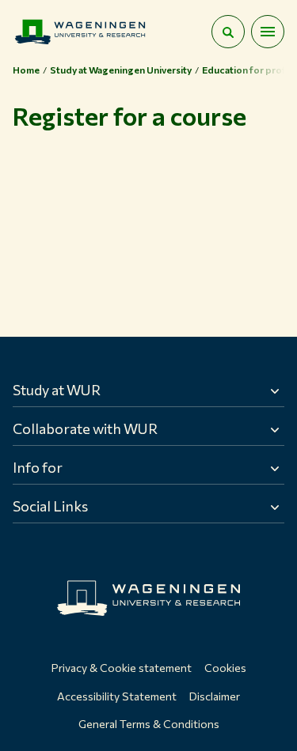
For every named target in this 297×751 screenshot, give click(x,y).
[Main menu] (267, 31)
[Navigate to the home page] (80, 31)
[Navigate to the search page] (228, 31)
